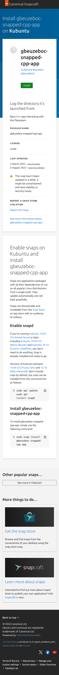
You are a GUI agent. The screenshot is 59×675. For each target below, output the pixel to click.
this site (26, 645)
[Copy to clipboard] (45, 391)
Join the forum (10, 642)
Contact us (11, 668)
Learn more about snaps (25, 582)
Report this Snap (19, 210)
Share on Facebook (48, 652)
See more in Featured (29, 482)
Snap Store (39, 309)
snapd (5, 645)
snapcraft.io (11, 597)
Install (26, 85)
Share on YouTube (54, 652)
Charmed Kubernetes (28, 635)
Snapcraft (14, 645)
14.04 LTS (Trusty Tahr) (22, 367)
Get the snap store (20, 531)
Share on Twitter (41, 652)
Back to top (10, 617)
